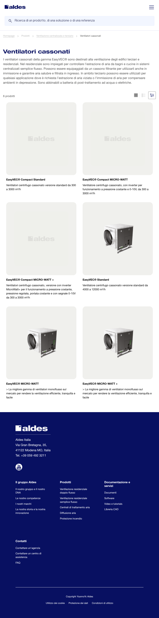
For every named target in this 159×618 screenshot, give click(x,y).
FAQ (18, 563)
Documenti (110, 493)
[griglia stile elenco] (136, 95)
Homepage (9, 36)
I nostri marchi (23, 504)
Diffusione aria (68, 513)
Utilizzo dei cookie (55, 603)
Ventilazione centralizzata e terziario (54, 36)
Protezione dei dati (78, 603)
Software (109, 498)
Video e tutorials (113, 504)
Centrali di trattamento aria (75, 507)
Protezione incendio (71, 519)
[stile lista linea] (143, 95)
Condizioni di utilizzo (102, 603)
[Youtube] (19, 468)
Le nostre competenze (28, 498)
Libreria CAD (111, 509)
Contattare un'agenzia (28, 548)
